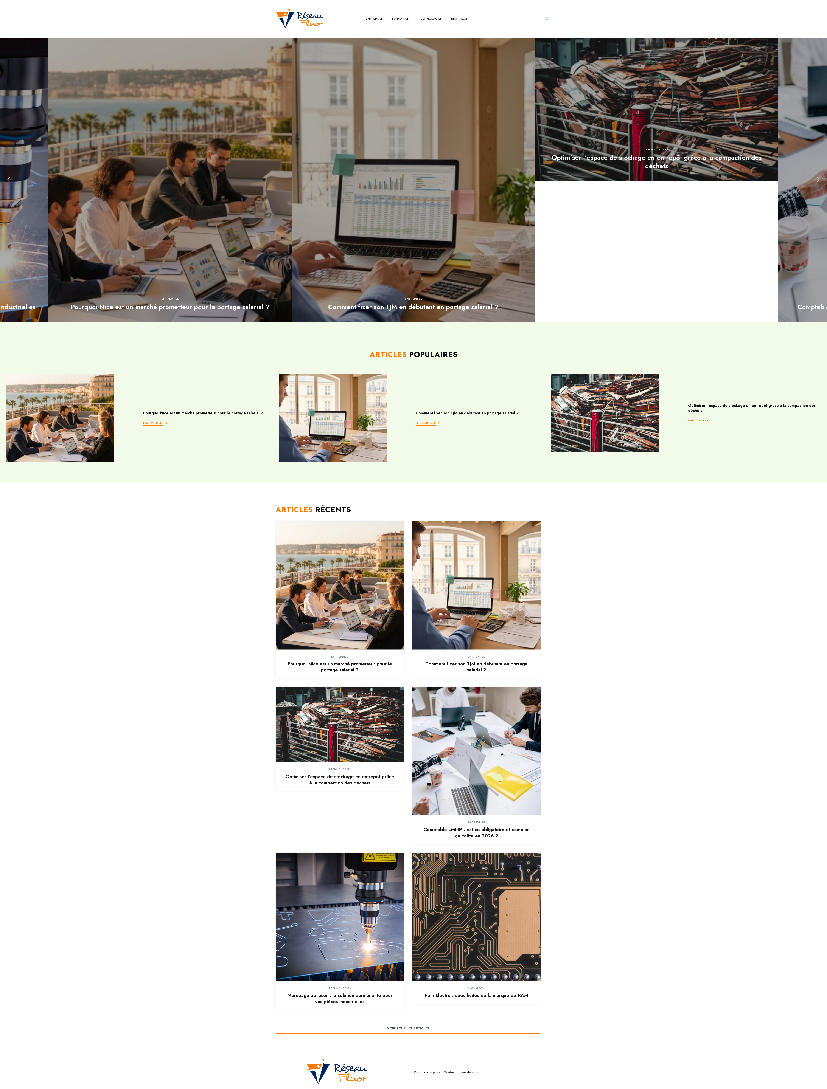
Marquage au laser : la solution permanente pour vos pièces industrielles (339, 998)
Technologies (430, 19)
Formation (401, 19)
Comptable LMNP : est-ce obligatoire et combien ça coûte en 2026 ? (658, 306)
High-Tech (459, 19)
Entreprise (374, 19)
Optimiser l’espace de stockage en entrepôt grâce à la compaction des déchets (415, 161)
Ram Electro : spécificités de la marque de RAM (476, 995)
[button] (547, 19)
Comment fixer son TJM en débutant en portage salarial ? (171, 306)
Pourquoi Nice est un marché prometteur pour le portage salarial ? (203, 413)
